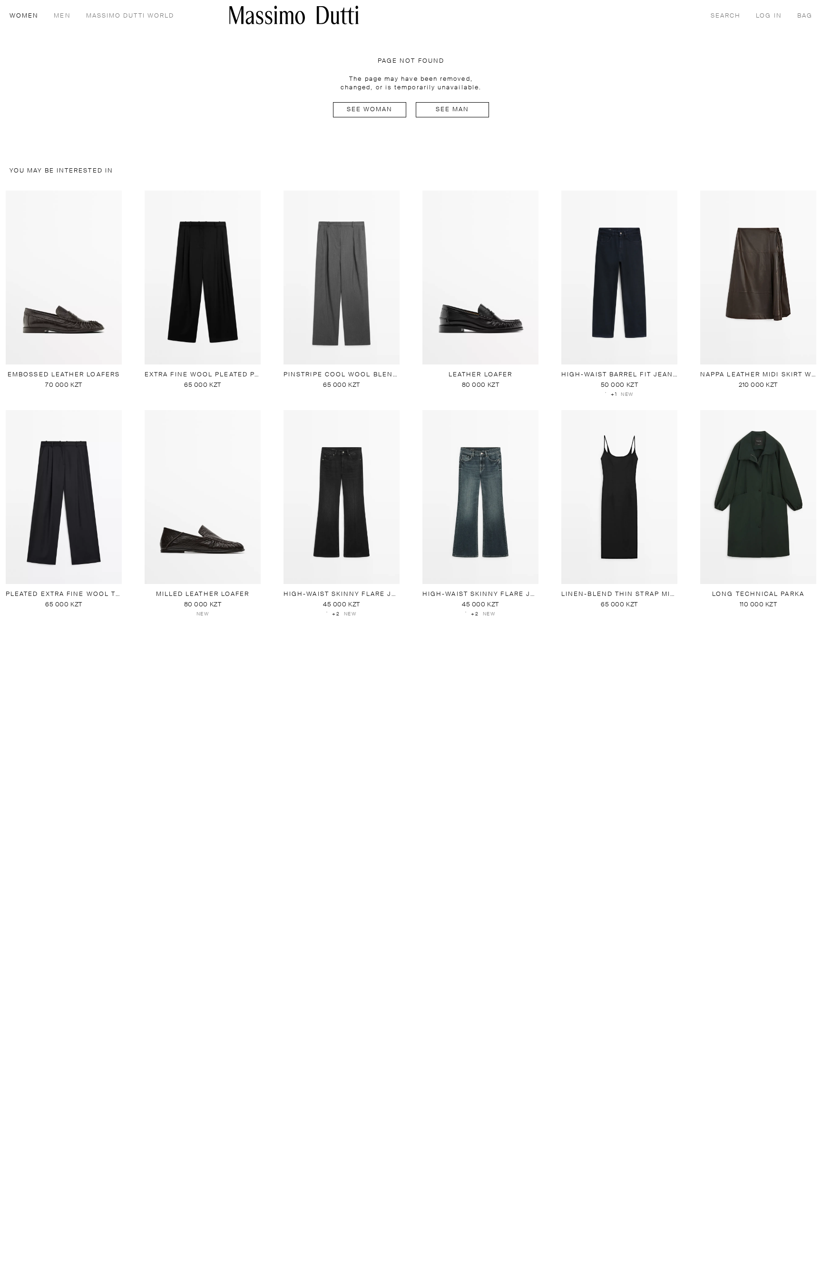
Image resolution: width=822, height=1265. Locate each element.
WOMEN (24, 16)
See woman (370, 109)
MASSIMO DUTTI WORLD (130, 16)
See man (453, 109)
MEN (62, 16)
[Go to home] (294, 15)
